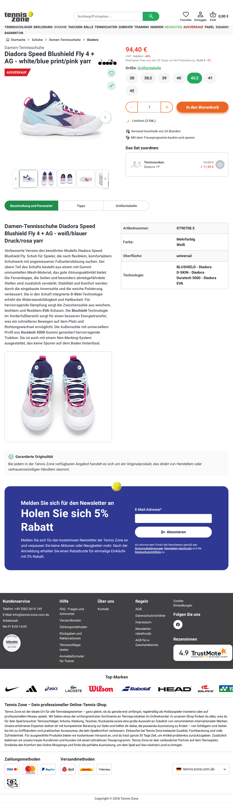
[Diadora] (107, 62)
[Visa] (12, 769)
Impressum (143, 622)
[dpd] (68, 769)
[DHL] (86, 769)
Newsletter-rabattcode (178, 548)
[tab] (31, 206)
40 (181, 79)
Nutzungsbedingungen (149, 548)
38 (134, 79)
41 (212, 79)
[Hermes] (104, 769)
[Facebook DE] (177, 624)
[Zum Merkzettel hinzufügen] (111, 73)
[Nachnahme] (12, 783)
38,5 (150, 79)
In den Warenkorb (202, 107)
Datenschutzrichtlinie (148, 552)
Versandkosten (70, 620)
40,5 (194, 78)
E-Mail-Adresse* (148, 509)
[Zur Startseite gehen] (19, 16)
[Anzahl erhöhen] (167, 107)
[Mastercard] (30, 769)
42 (134, 92)
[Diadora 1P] (135, 164)
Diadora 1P (152, 167)
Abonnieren (176, 532)
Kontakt (103, 609)
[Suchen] (151, 16)
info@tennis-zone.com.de (31, 614)
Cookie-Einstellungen (177, 603)
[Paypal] (48, 769)
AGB (138, 609)
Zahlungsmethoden (73, 627)
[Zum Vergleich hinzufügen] (111, 85)
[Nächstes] (105, 117)
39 (166, 79)
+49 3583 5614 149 (34, 3)
